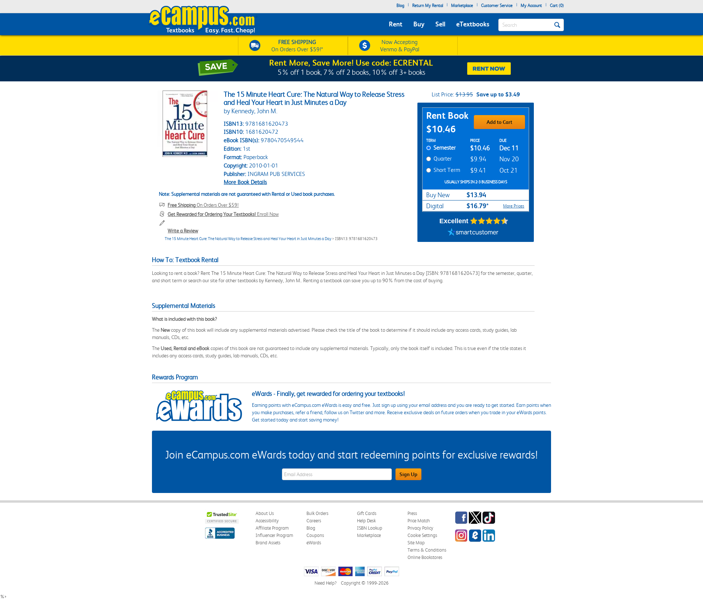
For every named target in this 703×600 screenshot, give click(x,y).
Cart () (557, 5)
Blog (400, 5)
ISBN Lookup (369, 528)
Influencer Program (274, 535)
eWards (313, 542)
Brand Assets (268, 542)
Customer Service (497, 5)
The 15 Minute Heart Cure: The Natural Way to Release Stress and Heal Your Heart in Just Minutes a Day (248, 238)
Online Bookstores (425, 557)
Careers (313, 520)
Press (412, 513)
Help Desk (366, 520)
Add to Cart (499, 122)
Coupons (315, 535)
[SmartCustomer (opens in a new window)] (473, 232)
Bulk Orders (317, 513)
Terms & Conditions (427, 550)
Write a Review (183, 230)
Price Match (419, 520)
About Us (265, 513)
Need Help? (325, 583)
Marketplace (462, 5)
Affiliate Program (272, 528)
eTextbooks (472, 24)
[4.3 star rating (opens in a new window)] (489, 221)
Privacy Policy (420, 528)
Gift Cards (366, 513)
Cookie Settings (422, 535)
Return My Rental (427, 5)
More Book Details (245, 181)
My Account (531, 5)
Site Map (416, 542)
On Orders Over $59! (203, 205)
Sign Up (408, 474)
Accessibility (267, 520)
